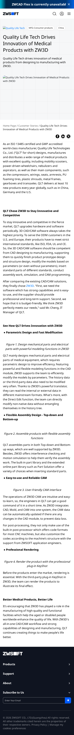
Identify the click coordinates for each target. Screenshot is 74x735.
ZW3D (30, 286)
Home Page (10, 125)
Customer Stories (28, 125)
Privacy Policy (39, 724)
